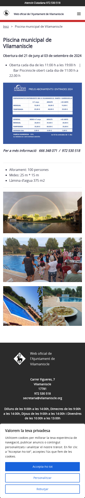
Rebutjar (42, 489)
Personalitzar (42, 478)
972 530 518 (42, 393)
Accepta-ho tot (43, 467)
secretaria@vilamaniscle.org (42, 398)
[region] (42, 461)
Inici (6, 26)
